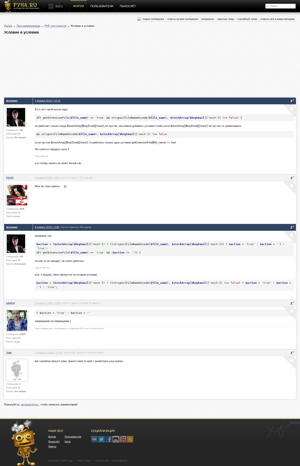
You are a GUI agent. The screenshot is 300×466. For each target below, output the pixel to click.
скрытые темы (225, 19)
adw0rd (10, 303)
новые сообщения (153, 19)
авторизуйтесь (30, 404)
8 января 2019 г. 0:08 (47, 227)
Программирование (28, 25)
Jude (9, 352)
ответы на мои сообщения (182, 19)
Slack (67, 441)
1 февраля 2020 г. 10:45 (48, 352)
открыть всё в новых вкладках (277, 19)
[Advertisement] (126, 64)
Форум (78, 6)
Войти (59, 6)
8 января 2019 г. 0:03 (47, 177)
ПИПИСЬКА (278, 430)
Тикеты (52, 446)
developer (12, 100)
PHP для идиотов (55, 25)
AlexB (9, 177)
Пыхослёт (128, 6)
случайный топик (247, 19)
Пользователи (101, 6)
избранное (207, 19)
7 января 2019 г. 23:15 (47, 100)
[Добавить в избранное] (289, 111)
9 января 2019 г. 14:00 (47, 303)
